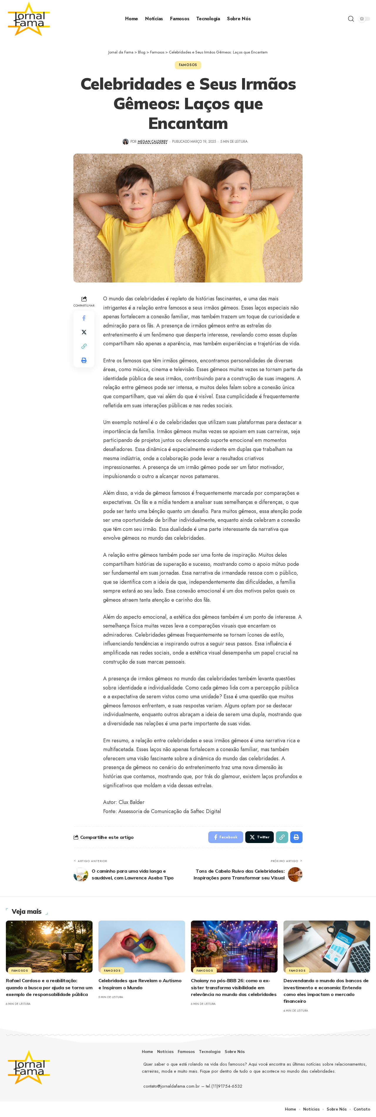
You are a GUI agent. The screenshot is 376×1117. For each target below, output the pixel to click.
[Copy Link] (84, 346)
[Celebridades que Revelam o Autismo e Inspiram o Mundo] (141, 947)
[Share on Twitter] (84, 332)
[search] (351, 19)
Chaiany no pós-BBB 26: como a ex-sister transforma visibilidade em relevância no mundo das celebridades (233, 987)
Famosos (188, 65)
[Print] (84, 361)
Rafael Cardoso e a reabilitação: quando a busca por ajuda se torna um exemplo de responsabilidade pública (49, 987)
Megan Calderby (153, 141)
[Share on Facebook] (84, 318)
